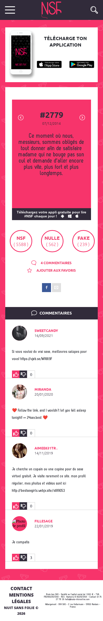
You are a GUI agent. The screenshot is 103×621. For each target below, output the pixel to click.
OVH (60, 604)
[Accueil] (56, 10)
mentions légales (21, 598)
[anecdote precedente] (21, 117)
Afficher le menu (10, 10)
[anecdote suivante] (82, 117)
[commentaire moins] (23, 374)
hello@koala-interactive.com (77, 599)
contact (21, 588)
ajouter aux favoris (56, 270)
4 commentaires (56, 263)
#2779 (51, 115)
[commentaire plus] (16, 374)
